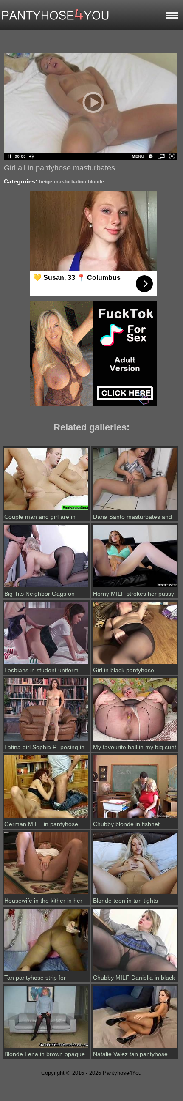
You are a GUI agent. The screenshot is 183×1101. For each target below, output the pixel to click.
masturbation (70, 182)
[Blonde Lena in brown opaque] (46, 1048)
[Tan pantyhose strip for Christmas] (46, 971)
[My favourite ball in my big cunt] (134, 741)
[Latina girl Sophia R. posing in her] (46, 741)
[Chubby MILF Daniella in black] (134, 971)
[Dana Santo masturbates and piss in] (134, 510)
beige (45, 182)
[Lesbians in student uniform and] (46, 664)
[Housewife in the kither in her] (46, 894)
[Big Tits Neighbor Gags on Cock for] (46, 587)
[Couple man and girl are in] (46, 510)
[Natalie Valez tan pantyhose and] (134, 1048)
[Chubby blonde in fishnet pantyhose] (134, 818)
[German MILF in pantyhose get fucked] (46, 818)
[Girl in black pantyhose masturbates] (134, 664)
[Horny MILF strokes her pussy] (134, 587)
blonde (96, 182)
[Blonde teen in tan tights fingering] (134, 894)
